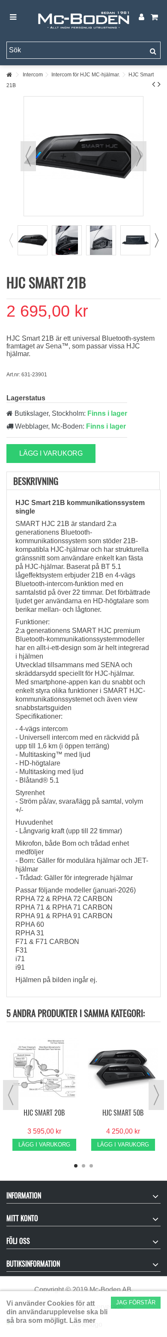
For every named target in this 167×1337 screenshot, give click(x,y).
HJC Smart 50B (122, 1112)
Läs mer (82, 1320)
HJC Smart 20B (44, 1112)
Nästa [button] (138, 156)
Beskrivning (35, 480)
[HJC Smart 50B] (123, 1068)
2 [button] (83, 1166)
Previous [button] (10, 240)
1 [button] (76, 1166)
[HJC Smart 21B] (32, 240)
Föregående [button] (28, 156)
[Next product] (159, 84)
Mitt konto (22, 1218)
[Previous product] (153, 84)
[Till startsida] (9, 75)
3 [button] (91, 1166)
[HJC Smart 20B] (44, 1068)
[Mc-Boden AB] (83, 17)
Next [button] (156, 240)
